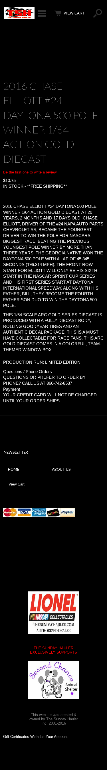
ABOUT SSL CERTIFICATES (48, 553)
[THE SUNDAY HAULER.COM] (19, 17)
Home (13, 469)
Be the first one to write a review (29, 172)
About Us (61, 469)
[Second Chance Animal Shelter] (53, 680)
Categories (42, 13)
